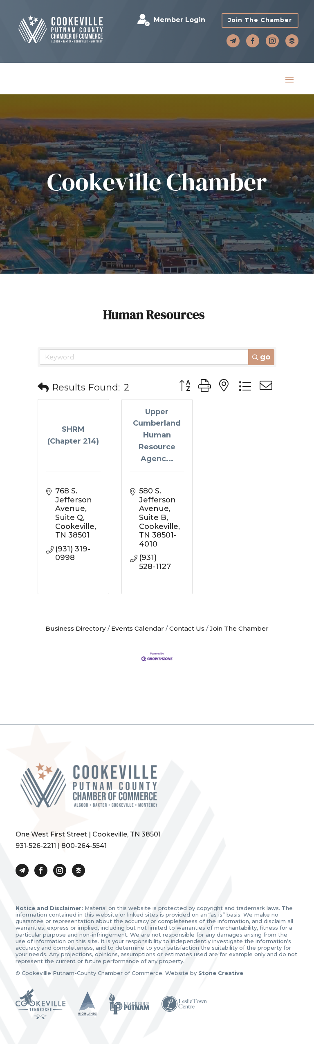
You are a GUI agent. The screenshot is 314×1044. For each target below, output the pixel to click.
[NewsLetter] (291, 40)
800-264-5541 (84, 846)
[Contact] (233, 40)
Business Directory (75, 628)
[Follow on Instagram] (272, 40)
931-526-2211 (36, 846)
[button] (43, 387)
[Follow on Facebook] (252, 40)
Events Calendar (137, 628)
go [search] (265, 356)
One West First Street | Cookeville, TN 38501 (88, 834)
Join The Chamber (260, 20)
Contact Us (186, 628)
